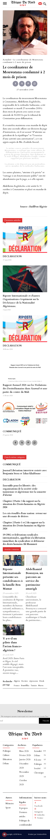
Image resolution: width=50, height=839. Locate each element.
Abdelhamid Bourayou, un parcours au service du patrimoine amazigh (34, 579)
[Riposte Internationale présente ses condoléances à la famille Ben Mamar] (13, 560)
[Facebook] (15, 83)
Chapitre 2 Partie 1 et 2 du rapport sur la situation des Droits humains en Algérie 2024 (24, 525)
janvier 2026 (25, 759)
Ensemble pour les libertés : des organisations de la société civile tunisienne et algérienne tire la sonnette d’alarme (24, 490)
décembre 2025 (23, 765)
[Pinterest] (28, 83)
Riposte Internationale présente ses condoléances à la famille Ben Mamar (12, 579)
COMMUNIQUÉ (12, 431)
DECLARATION (12, 256)
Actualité (7, 59)
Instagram (38, 811)
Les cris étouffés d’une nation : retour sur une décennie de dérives (25, 515)
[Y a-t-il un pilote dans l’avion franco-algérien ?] (13, 630)
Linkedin (40, 815)
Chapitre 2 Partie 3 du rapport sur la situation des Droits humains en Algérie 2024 (24, 504)
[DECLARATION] (25, 239)
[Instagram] (35, 809)
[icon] (40, 4)
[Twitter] (22, 83)
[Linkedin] (35, 815)
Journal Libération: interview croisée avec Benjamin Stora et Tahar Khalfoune (25, 472)
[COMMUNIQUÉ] (25, 414)
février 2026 (25, 755)
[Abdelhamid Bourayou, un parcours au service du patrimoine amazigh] (36, 560)
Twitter (40, 818)
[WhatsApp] (34, 83)
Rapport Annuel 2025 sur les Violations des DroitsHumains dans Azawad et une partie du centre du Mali (25, 388)
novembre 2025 (24, 774)
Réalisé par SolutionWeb (37, 834)
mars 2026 (24, 751)
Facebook (38, 806)
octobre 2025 (23, 782)
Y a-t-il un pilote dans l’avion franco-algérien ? (12, 644)
